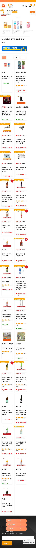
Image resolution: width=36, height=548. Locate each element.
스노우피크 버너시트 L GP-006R (21, 168)
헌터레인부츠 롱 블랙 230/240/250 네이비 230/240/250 (21, 113)
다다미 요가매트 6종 (7, 348)
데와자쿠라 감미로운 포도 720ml (21, 196)
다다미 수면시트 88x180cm (20, 349)
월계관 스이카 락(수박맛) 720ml (21, 255)
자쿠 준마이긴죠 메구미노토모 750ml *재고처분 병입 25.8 (21, 412)
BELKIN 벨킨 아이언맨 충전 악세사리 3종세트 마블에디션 (7, 113)
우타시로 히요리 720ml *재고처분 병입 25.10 (7, 412)
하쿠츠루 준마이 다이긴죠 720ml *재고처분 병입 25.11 (7, 379)
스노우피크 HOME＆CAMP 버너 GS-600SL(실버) (21, 141)
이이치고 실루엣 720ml (6, 226)
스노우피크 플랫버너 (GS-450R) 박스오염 (7, 141)
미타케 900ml (5, 281)
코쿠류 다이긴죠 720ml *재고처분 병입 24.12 (7, 505)
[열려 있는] (23, 6)
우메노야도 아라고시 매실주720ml (21, 474)
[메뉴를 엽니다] (3, 5)
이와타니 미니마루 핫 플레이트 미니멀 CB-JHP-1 (7, 169)
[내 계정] (26, 6)
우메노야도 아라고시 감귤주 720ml (6, 474)
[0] (30, 6)
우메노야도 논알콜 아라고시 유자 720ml (21, 443)
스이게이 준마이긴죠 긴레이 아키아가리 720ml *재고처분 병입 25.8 (7, 198)
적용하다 (6, 543)
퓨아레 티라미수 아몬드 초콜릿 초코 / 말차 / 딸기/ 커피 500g (21, 79)
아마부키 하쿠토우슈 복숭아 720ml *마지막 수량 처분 (21, 227)
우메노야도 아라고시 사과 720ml (6, 255)
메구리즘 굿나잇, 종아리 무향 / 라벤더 (7, 77)
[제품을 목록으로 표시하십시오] (23, 57)
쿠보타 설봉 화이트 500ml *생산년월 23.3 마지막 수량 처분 (21, 317)
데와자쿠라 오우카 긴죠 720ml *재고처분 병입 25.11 (21, 379)
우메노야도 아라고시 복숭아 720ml (6, 315)
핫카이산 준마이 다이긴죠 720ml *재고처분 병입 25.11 (7, 443)
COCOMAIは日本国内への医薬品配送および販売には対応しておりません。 (18, 1)
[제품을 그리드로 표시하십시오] (16, 57)
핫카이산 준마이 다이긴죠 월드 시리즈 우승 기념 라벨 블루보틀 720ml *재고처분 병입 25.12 (21, 285)
